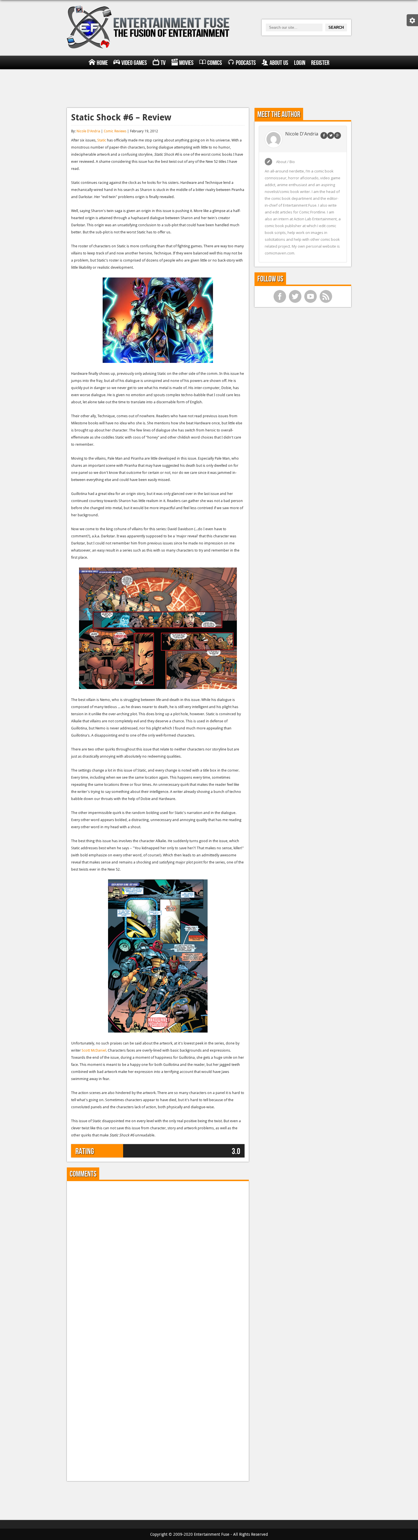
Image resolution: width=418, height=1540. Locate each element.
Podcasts (246, 63)
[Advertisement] (209, 87)
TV (163, 63)
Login (299, 63)
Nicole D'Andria (88, 131)
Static (101, 140)
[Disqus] (158, 1256)
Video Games (134, 63)
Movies (186, 63)
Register (320, 63)
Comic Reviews (115, 131)
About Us (279, 63)
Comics (214, 63)
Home (102, 63)
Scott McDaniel (94, 1050)
